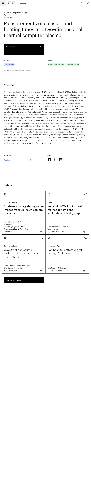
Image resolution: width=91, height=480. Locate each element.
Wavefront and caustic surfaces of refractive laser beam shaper (21, 253)
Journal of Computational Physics (16, 13)
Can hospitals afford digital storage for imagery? (65, 251)
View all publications (14, 280)
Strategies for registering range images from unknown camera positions (24, 209)
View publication (12, 47)
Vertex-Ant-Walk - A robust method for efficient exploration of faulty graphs (65, 209)
